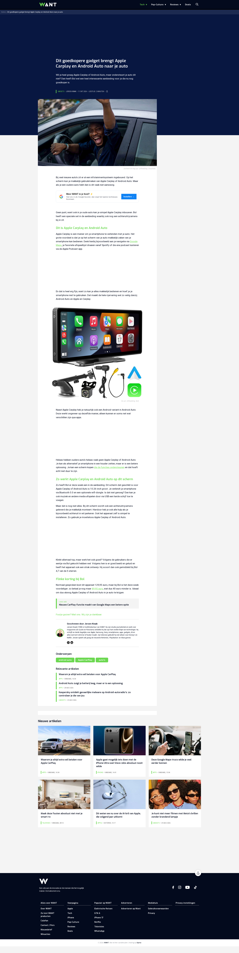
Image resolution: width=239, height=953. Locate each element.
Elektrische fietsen (103, 908)
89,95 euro (97, 588)
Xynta (139, 943)
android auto (65, 660)
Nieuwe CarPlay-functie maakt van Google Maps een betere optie (94, 604)
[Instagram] (68, 642)
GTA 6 (97, 913)
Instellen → (129, 197)
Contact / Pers (47, 925)
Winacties (45, 934)
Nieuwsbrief (46, 929)
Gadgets (61, 91)
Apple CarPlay (85, 660)
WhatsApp (99, 931)
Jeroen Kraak (71, 91)
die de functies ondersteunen (109, 467)
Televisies (99, 926)
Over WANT (46, 908)
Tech (142, 4)
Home (3, 12)
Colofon (44, 920)
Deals (188, 4)
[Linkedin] (71, 642)
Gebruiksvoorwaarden (158, 908)
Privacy (151, 913)
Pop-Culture (157, 4)
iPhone (70, 917)
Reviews (174, 4)
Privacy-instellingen (185, 903)
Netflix (97, 922)
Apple (70, 908)
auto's (102, 660)
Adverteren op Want (131, 908)
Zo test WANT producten (47, 915)
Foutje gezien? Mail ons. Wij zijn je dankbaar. (79, 614)
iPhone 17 (98, 917)
